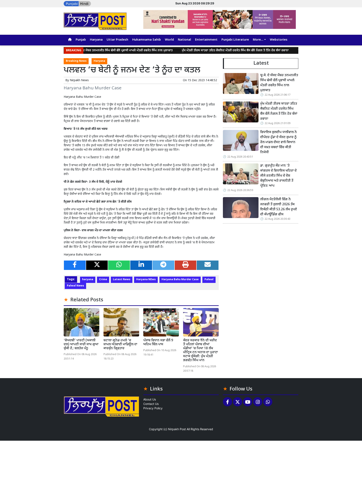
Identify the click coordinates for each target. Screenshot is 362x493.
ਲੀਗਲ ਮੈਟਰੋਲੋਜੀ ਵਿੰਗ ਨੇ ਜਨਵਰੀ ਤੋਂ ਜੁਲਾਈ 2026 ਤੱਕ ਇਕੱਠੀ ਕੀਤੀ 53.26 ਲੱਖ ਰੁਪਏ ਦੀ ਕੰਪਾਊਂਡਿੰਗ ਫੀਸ (278, 207)
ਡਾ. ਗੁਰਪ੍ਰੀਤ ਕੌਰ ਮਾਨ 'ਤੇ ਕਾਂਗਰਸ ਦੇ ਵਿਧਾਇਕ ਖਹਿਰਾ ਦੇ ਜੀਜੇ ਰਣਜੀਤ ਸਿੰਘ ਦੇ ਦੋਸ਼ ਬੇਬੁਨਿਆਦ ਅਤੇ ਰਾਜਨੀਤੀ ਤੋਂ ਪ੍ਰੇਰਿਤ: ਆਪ (278, 176)
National (184, 40)
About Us (149, 399)
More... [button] (258, 40)
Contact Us (151, 404)
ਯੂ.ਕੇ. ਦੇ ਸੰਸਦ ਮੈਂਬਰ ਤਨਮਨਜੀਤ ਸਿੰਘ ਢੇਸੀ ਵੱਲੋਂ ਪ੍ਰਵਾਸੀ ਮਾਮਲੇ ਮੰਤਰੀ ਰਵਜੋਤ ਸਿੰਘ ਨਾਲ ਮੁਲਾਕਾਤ (108, 51)
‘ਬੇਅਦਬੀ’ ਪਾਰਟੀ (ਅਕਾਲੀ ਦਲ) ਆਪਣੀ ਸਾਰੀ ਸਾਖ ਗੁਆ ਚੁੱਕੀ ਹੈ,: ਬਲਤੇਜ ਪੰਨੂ (81, 344)
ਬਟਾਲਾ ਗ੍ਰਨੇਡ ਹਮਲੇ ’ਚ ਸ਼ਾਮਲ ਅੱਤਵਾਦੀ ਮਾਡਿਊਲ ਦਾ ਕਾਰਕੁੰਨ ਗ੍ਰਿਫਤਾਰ (120, 344)
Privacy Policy (153, 408)
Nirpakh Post (177, 429)
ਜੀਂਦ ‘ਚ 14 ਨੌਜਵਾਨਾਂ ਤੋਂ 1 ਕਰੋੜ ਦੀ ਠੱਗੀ (98, 158)
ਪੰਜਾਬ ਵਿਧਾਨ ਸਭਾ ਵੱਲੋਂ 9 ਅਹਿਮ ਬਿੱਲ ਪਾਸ (158, 342)
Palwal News (75, 286)
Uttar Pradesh (117, 40)
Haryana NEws (146, 279)
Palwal (208, 279)
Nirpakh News (79, 80)
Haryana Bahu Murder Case (180, 279)
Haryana (96, 40)
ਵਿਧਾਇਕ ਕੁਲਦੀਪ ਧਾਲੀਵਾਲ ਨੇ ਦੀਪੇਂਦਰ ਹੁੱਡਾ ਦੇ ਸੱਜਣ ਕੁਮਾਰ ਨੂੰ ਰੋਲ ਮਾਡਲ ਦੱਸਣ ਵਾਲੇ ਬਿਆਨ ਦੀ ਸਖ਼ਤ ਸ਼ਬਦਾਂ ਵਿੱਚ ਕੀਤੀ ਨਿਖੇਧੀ (279, 142)
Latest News (121, 279)
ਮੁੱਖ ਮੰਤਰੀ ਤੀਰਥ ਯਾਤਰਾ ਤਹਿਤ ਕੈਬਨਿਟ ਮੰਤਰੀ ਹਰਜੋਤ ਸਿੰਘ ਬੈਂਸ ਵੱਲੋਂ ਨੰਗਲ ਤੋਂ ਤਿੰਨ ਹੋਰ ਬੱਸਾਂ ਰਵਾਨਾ (222, 51)
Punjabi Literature (235, 40)
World (169, 40)
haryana (87, 279)
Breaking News (76, 61)
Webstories (278, 40)
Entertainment (206, 40)
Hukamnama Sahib (146, 40)
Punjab (81, 40)
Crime (103, 279)
